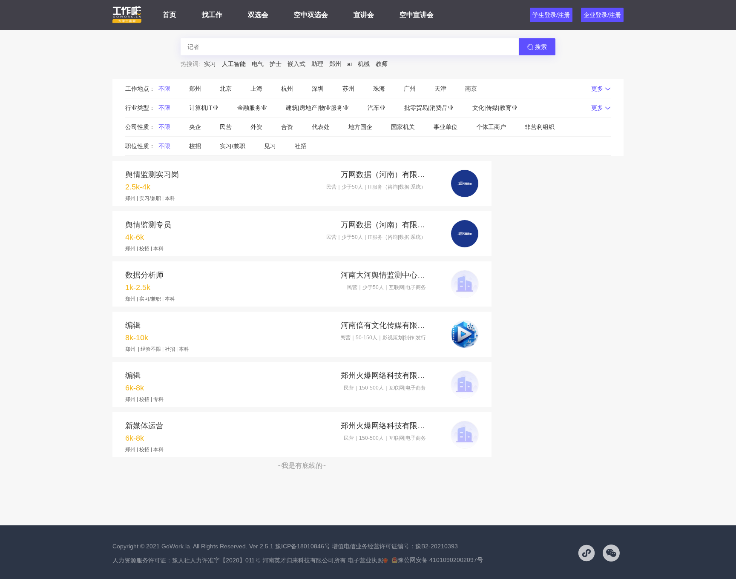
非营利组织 (540, 126)
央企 (195, 126)
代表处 (321, 126)
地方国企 (360, 126)
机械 (364, 63)
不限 (164, 88)
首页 (169, 14)
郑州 (335, 63)
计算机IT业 (203, 107)
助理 (317, 63)
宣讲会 (364, 14)
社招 (301, 146)
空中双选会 (311, 14)
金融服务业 (252, 107)
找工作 (212, 14)
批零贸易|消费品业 (429, 107)
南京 (471, 88)
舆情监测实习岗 (152, 174)
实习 (210, 63)
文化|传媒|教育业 (495, 107)
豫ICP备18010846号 (302, 546)
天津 (440, 88)
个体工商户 (491, 126)
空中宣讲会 (417, 14)
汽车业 (376, 107)
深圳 (318, 88)
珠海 (379, 88)
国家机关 (403, 126)
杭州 (287, 88)
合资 (287, 126)
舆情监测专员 (148, 225)
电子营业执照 (365, 560)
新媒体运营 (144, 425)
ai (349, 63)
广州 (410, 88)
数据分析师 (144, 275)
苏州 (348, 88)
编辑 (133, 325)
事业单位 (445, 126)
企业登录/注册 (602, 14)
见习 (270, 146)
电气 (258, 63)
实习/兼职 (232, 146)
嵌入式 (296, 63)
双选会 (258, 14)
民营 (226, 126)
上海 (256, 88)
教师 (382, 63)
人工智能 (234, 63)
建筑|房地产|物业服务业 (317, 107)
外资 (256, 126)
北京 (226, 88)
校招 (195, 146)
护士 (276, 63)
